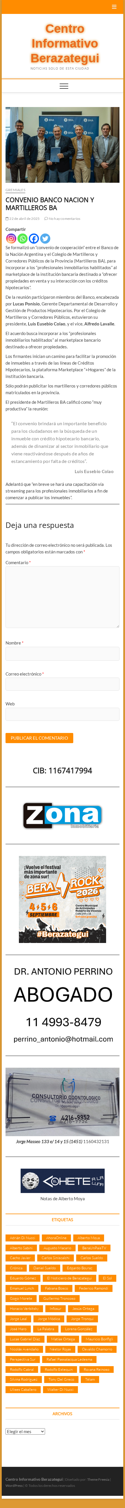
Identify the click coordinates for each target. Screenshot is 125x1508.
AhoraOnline (56, 1237)
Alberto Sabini (21, 1247)
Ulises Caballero (23, 1389)
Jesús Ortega (83, 1308)
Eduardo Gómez (23, 1278)
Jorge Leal (18, 1318)
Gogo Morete (21, 1298)
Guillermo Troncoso (59, 1298)
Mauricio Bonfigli (99, 1339)
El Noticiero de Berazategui (69, 1278)
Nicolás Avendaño (24, 1349)
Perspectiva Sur (22, 1359)
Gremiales (15, 190)
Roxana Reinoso (96, 1369)
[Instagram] (11, 238)
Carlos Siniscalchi (55, 1257)
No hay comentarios (64, 218)
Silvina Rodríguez (24, 1379)
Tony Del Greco (61, 1379)
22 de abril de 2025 (24, 218)
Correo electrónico (25, 673)
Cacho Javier (20, 1257)
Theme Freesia (98, 1479)
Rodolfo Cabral (22, 1369)
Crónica (16, 1268)
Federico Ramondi (93, 1288)
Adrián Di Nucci (22, 1237)
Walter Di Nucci (60, 1389)
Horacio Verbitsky (24, 1308)
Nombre (15, 642)
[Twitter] (45, 238)
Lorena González (78, 1328)
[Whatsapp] (22, 238)
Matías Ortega (63, 1339)
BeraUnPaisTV (94, 1247)
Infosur (55, 1308)
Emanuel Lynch (22, 1288)
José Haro (18, 1328)
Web (10, 703)
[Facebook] (34, 238)
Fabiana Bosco (56, 1288)
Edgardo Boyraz (79, 1268)
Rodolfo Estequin (59, 1369)
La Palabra (46, 1328)
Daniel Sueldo (44, 1268)
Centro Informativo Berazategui (65, 43)
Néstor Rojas (60, 1349)
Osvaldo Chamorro (97, 1349)
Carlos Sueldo (92, 1257)
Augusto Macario (57, 1247)
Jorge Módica (49, 1318)
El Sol (107, 1278)
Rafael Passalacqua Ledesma (69, 1359)
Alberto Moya (89, 1237)
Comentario (18, 562)
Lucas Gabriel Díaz (25, 1339)
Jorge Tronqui (82, 1318)
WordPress (14, 1485)
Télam (90, 1379)
